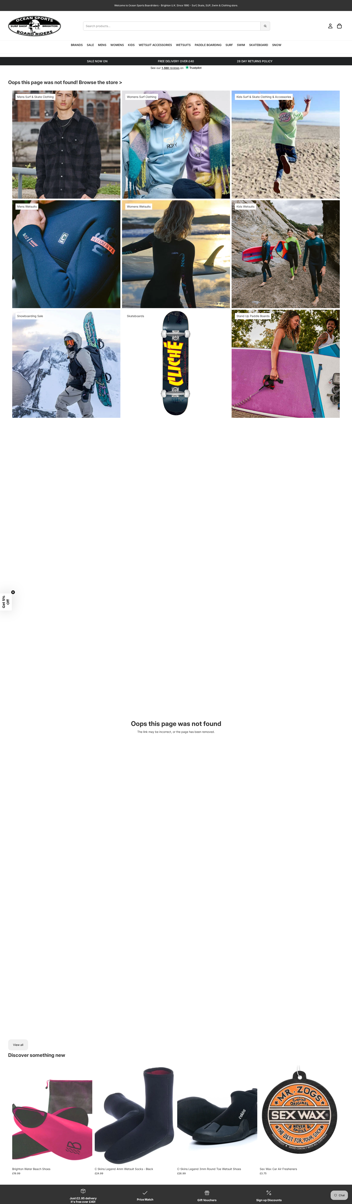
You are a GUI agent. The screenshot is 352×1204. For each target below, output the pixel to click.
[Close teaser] (13, 592)
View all (18, 1044)
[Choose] (86, 1158)
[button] (6, 602)
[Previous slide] (101, 1115)
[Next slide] (169, 1115)
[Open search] (176, 26)
